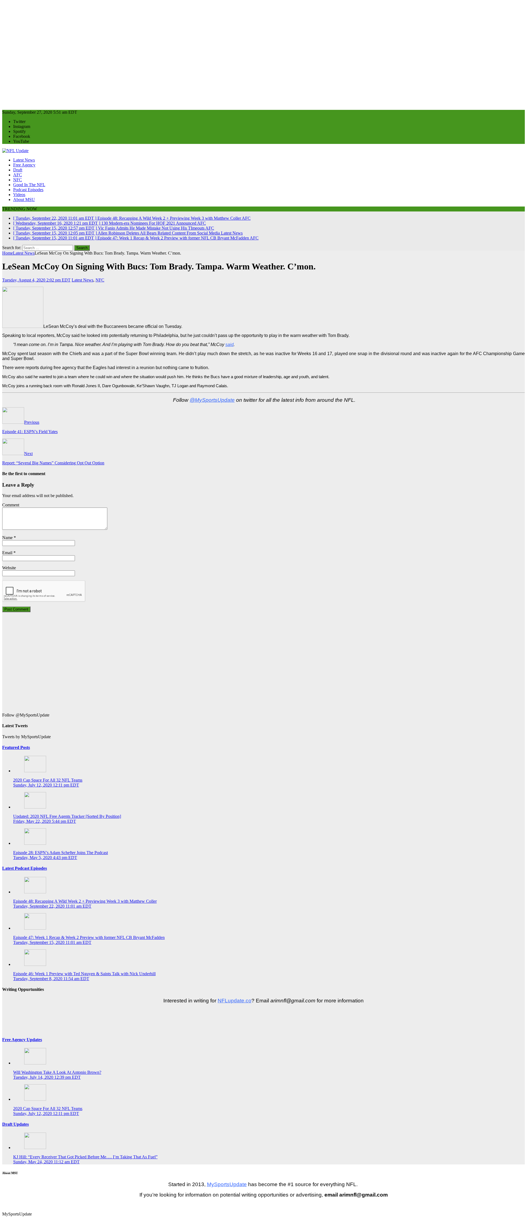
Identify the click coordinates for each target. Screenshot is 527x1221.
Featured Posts (16, 747)
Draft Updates (15, 1124)
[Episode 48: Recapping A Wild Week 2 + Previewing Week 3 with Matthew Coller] (35, 892)
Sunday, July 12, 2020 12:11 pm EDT (46, 785)
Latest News (24, 160)
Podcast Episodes (28, 189)
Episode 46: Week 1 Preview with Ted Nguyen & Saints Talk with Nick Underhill (84, 973)
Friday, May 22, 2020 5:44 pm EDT (44, 821)
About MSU (24, 199)
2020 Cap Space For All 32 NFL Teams (47, 780)
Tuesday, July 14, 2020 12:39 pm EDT (47, 1077)
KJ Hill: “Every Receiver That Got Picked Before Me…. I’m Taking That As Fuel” (85, 1157)
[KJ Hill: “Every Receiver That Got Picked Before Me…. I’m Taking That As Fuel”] (35, 1147)
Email (7, 552)
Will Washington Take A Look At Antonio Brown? (57, 1072)
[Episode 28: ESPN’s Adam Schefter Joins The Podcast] (35, 843)
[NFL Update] (15, 150)
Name (7, 537)
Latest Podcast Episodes (24, 868)
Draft (17, 170)
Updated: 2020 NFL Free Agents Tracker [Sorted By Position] (67, 816)
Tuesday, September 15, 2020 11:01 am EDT (52, 942)
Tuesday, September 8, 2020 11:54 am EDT (51, 978)
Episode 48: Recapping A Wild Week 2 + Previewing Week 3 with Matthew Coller (85, 901)
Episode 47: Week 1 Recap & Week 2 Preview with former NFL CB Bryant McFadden (89, 937)
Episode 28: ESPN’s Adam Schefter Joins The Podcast (60, 852)
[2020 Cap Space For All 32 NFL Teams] (35, 770)
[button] (2, 1204)
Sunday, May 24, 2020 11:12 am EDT (46, 1161)
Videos (19, 194)
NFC (17, 179)
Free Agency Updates (22, 1039)
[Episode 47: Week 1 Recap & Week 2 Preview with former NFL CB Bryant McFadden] (35, 928)
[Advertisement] (167, 52)
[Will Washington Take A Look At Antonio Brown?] (35, 1063)
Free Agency (24, 165)
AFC (17, 174)
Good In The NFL (29, 184)
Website (9, 567)
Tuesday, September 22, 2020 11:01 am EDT (52, 906)
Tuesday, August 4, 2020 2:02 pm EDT (36, 280)
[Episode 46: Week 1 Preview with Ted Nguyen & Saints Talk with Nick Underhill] (35, 964)
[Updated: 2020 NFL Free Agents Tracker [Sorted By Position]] (35, 807)
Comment (10, 505)
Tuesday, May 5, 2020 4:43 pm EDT (45, 857)
